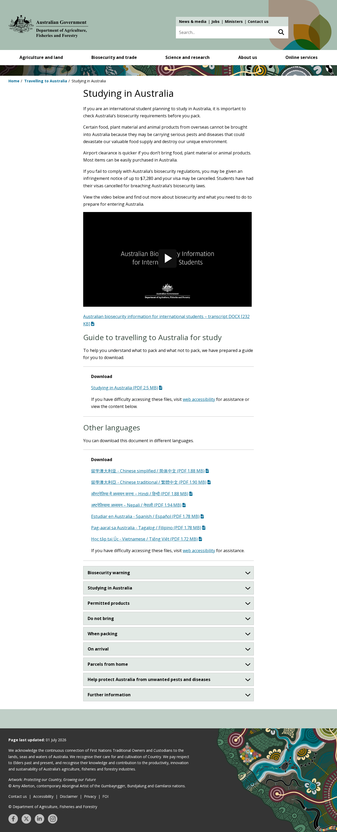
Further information (109, 695)
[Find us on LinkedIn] (39, 819)
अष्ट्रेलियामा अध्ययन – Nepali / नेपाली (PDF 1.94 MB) (136, 505)
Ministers (234, 21)
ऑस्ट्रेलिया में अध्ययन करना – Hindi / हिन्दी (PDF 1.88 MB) (139, 494)
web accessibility (199, 399)
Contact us (258, 21)
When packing (102, 634)
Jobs (215, 21)
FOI (105, 796)
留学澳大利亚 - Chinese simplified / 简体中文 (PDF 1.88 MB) (148, 471)
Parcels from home (108, 664)
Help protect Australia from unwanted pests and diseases (149, 679)
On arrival (98, 649)
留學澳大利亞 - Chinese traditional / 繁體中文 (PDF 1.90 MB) (148, 482)
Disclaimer (69, 796)
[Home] (48, 27)
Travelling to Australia (45, 80)
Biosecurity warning (109, 573)
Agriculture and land (41, 57)
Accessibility (43, 796)
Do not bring (101, 618)
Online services (301, 57)
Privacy (90, 796)
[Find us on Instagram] (52, 819)
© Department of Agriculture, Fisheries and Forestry (52, 806)
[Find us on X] (26, 819)
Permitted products (109, 603)
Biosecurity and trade (114, 57)
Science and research (187, 57)
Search (281, 32)
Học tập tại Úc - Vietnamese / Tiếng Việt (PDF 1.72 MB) (144, 539)
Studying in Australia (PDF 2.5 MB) (124, 388)
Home (13, 80)
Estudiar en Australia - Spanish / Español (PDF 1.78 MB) (145, 516)
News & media (192, 21)
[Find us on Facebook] (13, 819)
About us (247, 57)
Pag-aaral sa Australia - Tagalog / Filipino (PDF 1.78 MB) (146, 528)
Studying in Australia (110, 588)
